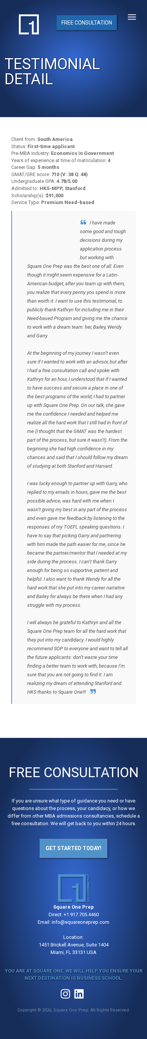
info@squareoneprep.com (80, 922)
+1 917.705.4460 (81, 914)
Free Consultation (86, 23)
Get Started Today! (73, 848)
